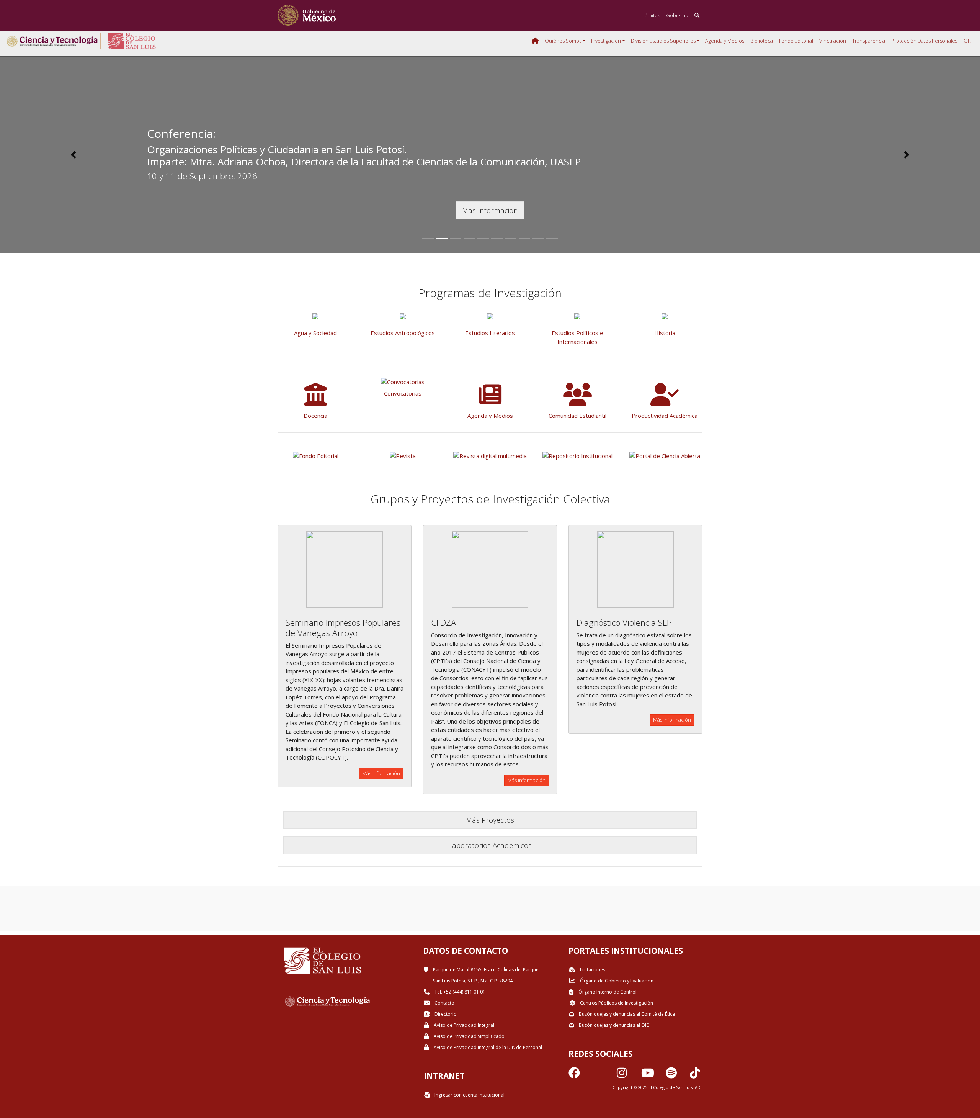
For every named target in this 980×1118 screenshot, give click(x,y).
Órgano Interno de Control (607, 992)
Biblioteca (761, 40)
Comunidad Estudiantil (577, 415)
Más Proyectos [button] (490, 820)
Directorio (445, 1014)
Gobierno (677, 15)
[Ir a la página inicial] (307, 15)
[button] (73, 155)
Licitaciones (592, 969)
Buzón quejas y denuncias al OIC (613, 1025)
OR (967, 40)
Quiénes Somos (563, 40)
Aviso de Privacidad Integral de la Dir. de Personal (487, 1047)
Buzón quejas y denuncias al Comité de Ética (626, 1014)
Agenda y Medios (724, 40)
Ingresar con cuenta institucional (469, 1095)
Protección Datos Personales (924, 40)
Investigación (606, 40)
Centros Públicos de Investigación (616, 1003)
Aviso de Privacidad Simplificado (469, 1036)
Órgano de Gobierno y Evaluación (616, 980)
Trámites (650, 15)
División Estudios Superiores (663, 40)
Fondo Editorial (796, 40)
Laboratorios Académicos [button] (490, 845)
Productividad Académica (664, 415)
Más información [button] (381, 773)
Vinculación (832, 40)
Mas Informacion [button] (490, 210)
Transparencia (868, 40)
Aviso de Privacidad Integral (463, 1025)
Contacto (443, 1003)
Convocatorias (402, 393)
